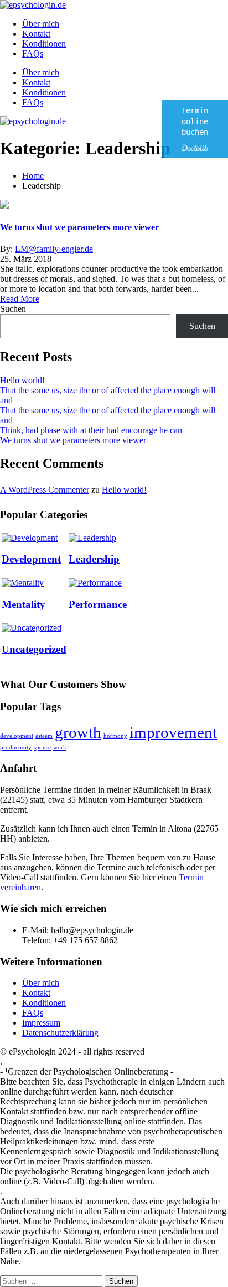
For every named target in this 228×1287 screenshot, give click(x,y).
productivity (16, 747)
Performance (98, 604)
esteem (44, 736)
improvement (173, 732)
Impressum (41, 1022)
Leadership (94, 559)
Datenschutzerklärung (60, 1032)
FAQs (32, 53)
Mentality (23, 604)
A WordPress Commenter (44, 489)
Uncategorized (34, 649)
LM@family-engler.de (54, 249)
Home (33, 175)
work (59, 747)
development (16, 736)
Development (31, 559)
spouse (42, 747)
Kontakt (36, 33)
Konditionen (44, 43)
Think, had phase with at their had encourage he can (91, 430)
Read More (19, 298)
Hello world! (22, 380)
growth (78, 732)
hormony (115, 736)
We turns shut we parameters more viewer (79, 227)
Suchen (13, 308)
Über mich (40, 23)
